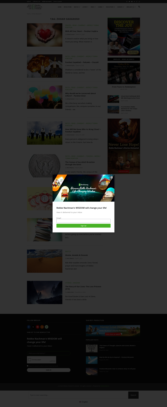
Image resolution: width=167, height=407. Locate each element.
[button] (111, 177)
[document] (83, 203)
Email (58, 218)
